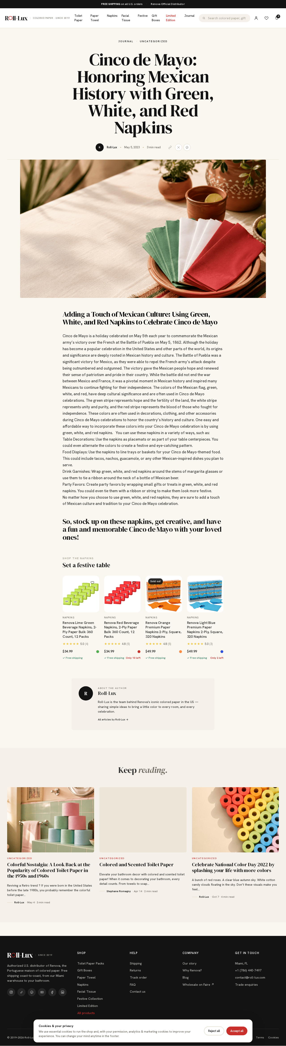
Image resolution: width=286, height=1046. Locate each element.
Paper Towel (94, 18)
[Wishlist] (266, 18)
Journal (189, 16)
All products (86, 1013)
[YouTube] (42, 992)
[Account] (256, 18)
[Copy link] (170, 147)
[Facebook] (52, 992)
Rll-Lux (37, 18)
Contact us (137, 992)
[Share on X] (178, 147)
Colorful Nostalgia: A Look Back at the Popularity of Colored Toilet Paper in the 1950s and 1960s (48, 870)
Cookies (273, 1037)
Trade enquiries (246, 985)
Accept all (236, 1031)
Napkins (112, 16)
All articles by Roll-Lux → (113, 719)
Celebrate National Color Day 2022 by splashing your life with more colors (233, 867)
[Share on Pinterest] (187, 147)
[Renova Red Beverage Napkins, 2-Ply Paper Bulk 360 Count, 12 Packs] (122, 594)
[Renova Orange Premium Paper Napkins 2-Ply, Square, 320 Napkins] (163, 594)
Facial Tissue (126, 18)
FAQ (133, 985)
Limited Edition (171, 18)
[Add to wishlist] (92, 582)
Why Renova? (192, 970)
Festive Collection (90, 999)
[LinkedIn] (63, 992)
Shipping (136, 963)
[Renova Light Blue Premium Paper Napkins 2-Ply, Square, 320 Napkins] (205, 594)
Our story (189, 963)
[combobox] (227, 18)
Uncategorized (154, 41)
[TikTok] (21, 992)
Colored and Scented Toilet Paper (136, 864)
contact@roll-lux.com (250, 977)
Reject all (214, 1031)
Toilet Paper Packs (90, 963)
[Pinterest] (32, 992)
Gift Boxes (156, 18)
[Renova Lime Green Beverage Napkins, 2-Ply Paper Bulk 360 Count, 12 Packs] (81, 594)
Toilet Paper (78, 18)
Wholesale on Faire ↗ (198, 985)
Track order (138, 977)
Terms (260, 1037)
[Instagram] (11, 992)
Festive (143, 16)
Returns (135, 970)
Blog (186, 977)
